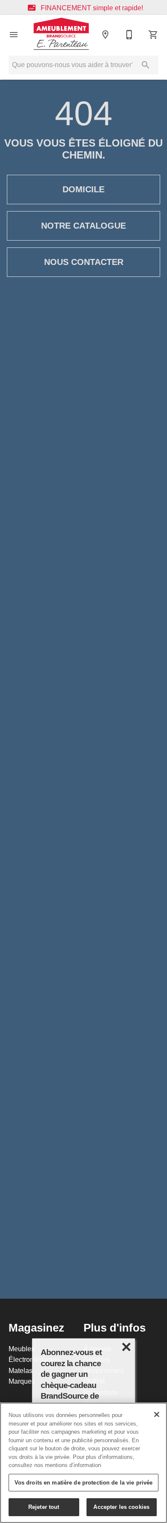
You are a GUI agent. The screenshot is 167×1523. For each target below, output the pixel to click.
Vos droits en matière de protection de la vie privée (84, 1482)
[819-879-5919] (129, 34)
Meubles (22, 1348)
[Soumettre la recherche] (145, 65)
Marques (22, 1381)
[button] (13, 34)
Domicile (83, 189)
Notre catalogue (83, 226)
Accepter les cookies (121, 1506)
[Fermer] (156, 1414)
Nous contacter (83, 262)
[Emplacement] (105, 34)
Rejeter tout (44, 1506)
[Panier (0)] (153, 34)
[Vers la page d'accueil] (61, 34)
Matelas (21, 1370)
